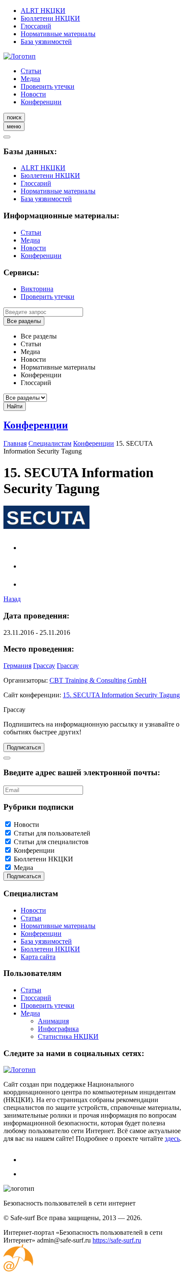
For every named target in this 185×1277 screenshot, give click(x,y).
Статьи (31, 71)
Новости (33, 94)
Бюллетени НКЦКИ (50, 18)
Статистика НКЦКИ (68, 1036)
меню (14, 126)
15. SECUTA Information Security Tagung (121, 695)
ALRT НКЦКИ (43, 10)
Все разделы (24, 321)
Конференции (41, 102)
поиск (14, 117)
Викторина (37, 288)
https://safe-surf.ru (116, 1240)
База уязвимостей (46, 41)
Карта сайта (38, 956)
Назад (12, 599)
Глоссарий (36, 26)
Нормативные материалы (58, 33)
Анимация (53, 1021)
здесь (172, 1138)
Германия (17, 665)
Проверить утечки (47, 86)
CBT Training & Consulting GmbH (98, 680)
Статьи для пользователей (52, 833)
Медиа (30, 78)
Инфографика (58, 1028)
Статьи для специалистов (51, 841)
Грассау (44, 665)
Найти (14, 406)
